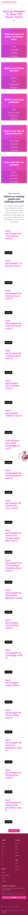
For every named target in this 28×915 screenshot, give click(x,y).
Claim (16, 863)
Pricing (3, 872)
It (2, 858)
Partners (17, 855)
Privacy (17, 866)
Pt (2, 861)
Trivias (3, 846)
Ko (2, 864)
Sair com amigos (14, 49)
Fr (2, 852)
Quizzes (4, 843)
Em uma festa (14, 56)
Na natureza (14, 53)
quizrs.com (4, 912)
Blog (16, 846)
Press (16, 852)
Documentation (5, 875)
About (16, 843)
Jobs (16, 849)
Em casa (14, 46)
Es (2, 849)
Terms (16, 869)
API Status (4, 881)
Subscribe (14, 897)
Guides (3, 878)
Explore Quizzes (14, 830)
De (2, 855)
